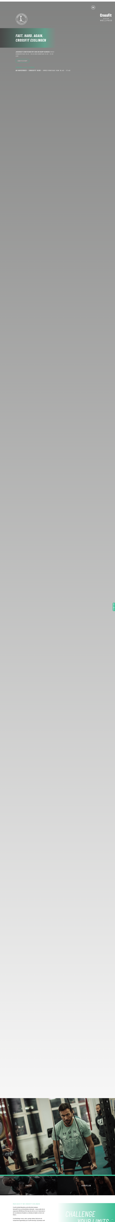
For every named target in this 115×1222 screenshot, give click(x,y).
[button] (114, 607)
